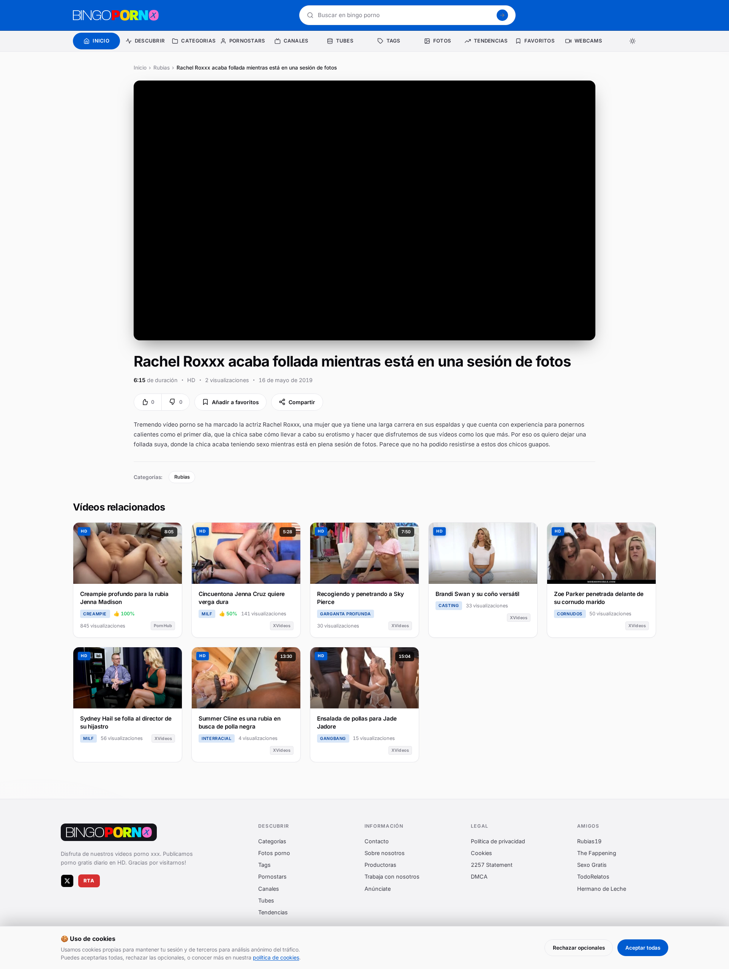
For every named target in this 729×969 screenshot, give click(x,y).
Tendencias (273, 912)
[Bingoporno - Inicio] (109, 832)
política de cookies (276, 957)
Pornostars (272, 876)
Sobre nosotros (384, 853)
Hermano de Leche (601, 888)
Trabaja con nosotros (392, 876)
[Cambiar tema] (632, 41)
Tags (264, 865)
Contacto (376, 841)
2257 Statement (492, 865)
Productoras (380, 865)
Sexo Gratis (592, 865)
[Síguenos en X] (67, 880)
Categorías (272, 841)
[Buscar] (502, 15)
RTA (89, 881)
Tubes (266, 900)
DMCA (479, 876)
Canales (268, 888)
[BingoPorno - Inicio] (116, 15)
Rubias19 (589, 841)
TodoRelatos (593, 876)
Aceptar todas (642, 948)
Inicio (140, 68)
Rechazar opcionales (579, 948)
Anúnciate (377, 888)
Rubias (161, 68)
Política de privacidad (498, 841)
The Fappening (596, 853)
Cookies (481, 853)
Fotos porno (274, 853)
